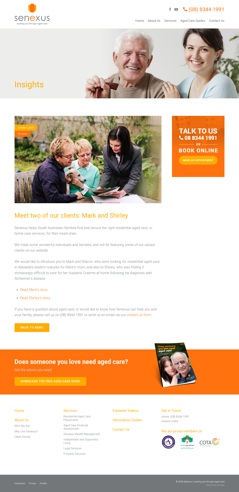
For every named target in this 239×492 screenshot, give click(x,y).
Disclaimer (20, 483)
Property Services (75, 453)
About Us (154, 21)
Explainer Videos (125, 410)
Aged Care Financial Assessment (76, 427)
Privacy (32, 483)
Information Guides (127, 420)
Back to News (32, 327)
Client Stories (23, 437)
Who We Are (22, 426)
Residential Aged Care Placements (77, 418)
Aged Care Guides (192, 21)
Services (170, 21)
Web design (211, 485)
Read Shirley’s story (35, 298)
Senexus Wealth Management (82, 434)
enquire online (169, 421)
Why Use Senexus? (26, 431)
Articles (43, 483)
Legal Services (73, 448)
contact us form (139, 315)
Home (139, 21)
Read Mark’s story (34, 290)
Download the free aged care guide (50, 381)
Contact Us (216, 21)
